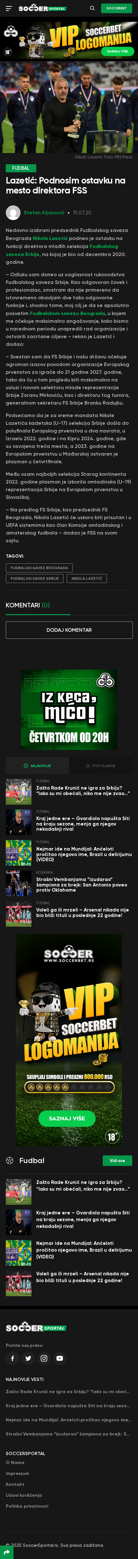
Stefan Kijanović (44, 213)
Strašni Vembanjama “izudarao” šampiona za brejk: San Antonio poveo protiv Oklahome (81, 885)
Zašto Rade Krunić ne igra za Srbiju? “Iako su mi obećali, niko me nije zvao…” (83, 790)
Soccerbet (117, 8)
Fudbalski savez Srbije (35, 578)
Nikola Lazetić (50, 238)
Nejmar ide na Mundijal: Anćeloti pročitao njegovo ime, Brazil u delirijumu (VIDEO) (84, 854)
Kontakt (15, 1484)
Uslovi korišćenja (24, 1495)
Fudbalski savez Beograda (39, 568)
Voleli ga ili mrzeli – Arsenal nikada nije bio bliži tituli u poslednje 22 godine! (82, 912)
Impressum (17, 1473)
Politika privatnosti (27, 1506)
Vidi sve (117, 1160)
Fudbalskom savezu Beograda (67, 313)
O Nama (15, 1462)
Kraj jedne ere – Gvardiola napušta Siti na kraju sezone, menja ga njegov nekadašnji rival (83, 824)
